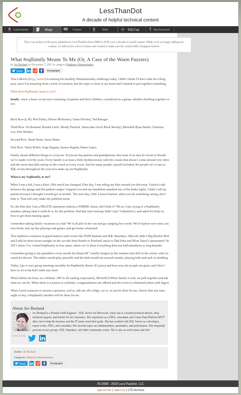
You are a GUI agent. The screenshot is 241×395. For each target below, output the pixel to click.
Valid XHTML (104, 390)
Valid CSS (119, 390)
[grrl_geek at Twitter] (32, 339)
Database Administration (79, 64)
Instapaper (53, 70)
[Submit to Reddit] (35, 70)
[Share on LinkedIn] (28, 70)
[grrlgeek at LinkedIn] (42, 339)
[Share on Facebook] (41, 70)
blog (32, 79)
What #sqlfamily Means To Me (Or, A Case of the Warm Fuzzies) (80, 59)
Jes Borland (20, 64)
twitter (41, 79)
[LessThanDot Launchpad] (14, 13)
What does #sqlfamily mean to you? (33, 91)
